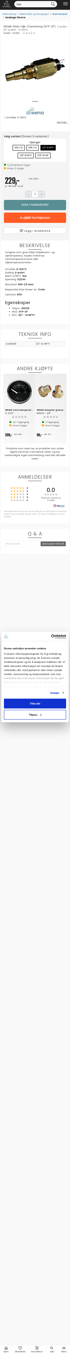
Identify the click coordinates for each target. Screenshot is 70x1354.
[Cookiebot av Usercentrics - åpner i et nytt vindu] (51, 636)
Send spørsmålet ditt (53, 543)
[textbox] (22, 544)
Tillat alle (35, 703)
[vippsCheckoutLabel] (35, 218)
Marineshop (9, 14)
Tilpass (33, 714)
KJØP (35, 205)
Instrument (59, 14)
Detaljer (55, 692)
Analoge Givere (15, 17)
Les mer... (62, 122)
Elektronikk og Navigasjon (34, 14)
